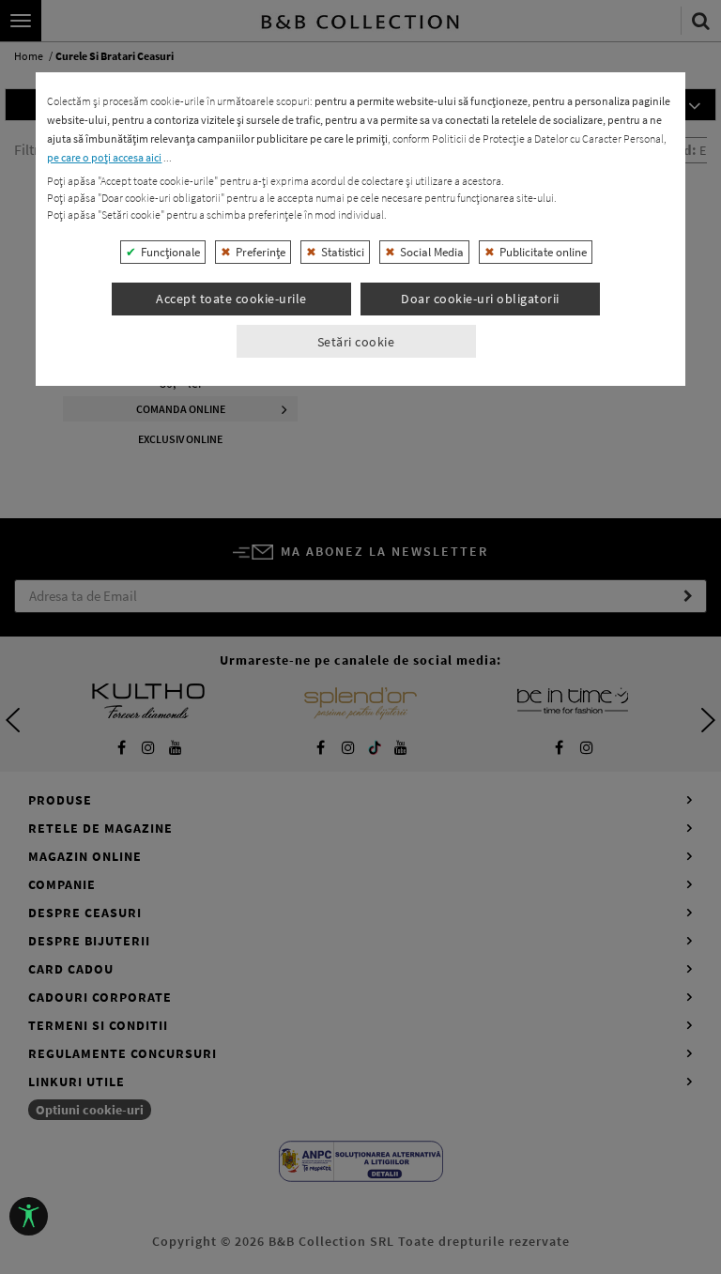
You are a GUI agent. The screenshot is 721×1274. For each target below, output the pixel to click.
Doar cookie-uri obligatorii (480, 298)
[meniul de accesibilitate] (28, 1216)
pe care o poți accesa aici (104, 157)
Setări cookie (356, 341)
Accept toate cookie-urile (231, 298)
